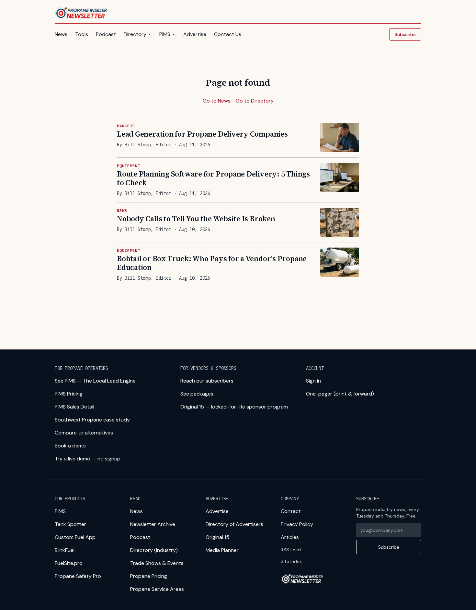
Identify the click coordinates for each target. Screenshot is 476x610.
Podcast (106, 34)
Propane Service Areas (157, 589)
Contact (291, 511)
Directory (135, 34)
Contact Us (227, 34)
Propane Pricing (148, 576)
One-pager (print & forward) (340, 393)
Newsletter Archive (152, 524)
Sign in (313, 380)
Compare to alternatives (84, 432)
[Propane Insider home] (81, 12)
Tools (81, 34)
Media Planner (222, 550)
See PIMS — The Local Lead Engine (95, 380)
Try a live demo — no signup (87, 458)
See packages (196, 393)
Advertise (194, 34)
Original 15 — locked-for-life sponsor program (234, 406)
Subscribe (405, 34)
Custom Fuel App (75, 537)
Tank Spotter (70, 524)
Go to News (217, 100)
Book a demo (70, 445)
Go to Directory (255, 100)
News (61, 34)
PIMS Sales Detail (74, 406)
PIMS (164, 34)
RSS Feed (291, 550)
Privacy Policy (297, 524)
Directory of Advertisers (234, 524)
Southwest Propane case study (92, 419)
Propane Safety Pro (78, 576)
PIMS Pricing (69, 393)
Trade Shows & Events (157, 563)
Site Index (291, 561)
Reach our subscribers (206, 380)
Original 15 (217, 537)
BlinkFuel (64, 550)
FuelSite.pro (69, 563)
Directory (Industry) (154, 550)
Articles (290, 537)
